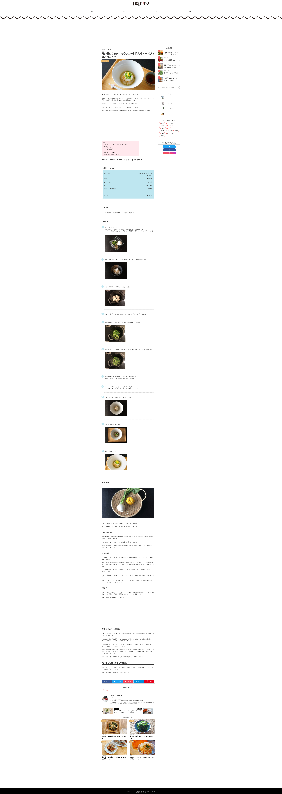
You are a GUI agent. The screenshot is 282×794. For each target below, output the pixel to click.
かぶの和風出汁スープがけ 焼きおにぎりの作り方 (116, 144)
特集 (190, 11)
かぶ (106, 690)
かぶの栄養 (109, 149)
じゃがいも (170, 133)
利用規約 (147, 791)
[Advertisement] (141, 32)
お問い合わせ (139, 791)
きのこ (162, 136)
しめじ (162, 133)
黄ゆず (108, 151)
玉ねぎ (162, 123)
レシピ (92, 11)
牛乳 (169, 128)
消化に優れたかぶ (111, 148)
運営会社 (153, 791)
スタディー (125, 11)
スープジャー (170, 123)
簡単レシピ (164, 131)
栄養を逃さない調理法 (109, 153)
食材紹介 (106, 146)
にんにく (163, 128)
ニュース (158, 11)
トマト (170, 126)
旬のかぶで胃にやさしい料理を (111, 154)
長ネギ (176, 131)
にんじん (163, 126)
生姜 (171, 131)
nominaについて (130, 791)
